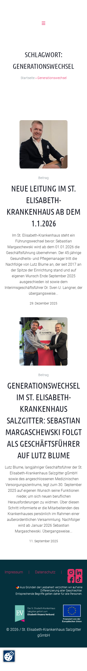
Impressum (14, 572)
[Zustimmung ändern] (9, 656)
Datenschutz (45, 572)
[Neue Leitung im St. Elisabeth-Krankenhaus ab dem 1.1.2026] (43, 144)
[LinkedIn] (78, 572)
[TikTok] (78, 579)
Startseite (28, 78)
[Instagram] (71, 572)
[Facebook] (71, 579)
